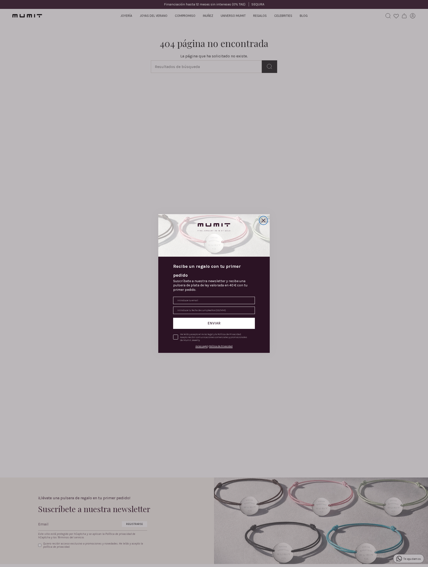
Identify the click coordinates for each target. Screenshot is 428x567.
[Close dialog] (263, 220)
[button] (214, 235)
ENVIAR (214, 323)
